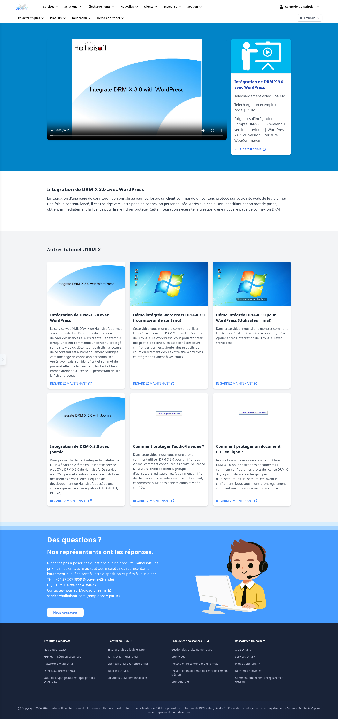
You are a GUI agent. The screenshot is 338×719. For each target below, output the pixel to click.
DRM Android (180, 681)
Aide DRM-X (243, 649)
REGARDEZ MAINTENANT (68, 383)
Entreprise (170, 6)
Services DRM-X (245, 656)
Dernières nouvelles (248, 670)
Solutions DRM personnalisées (127, 678)
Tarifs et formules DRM (123, 656)
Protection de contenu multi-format (194, 663)
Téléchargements (98, 6)
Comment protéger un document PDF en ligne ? (248, 449)
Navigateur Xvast (55, 649)
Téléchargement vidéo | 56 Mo (259, 96)
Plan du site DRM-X (247, 663)
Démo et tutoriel (108, 18)
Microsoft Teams (93, 590)
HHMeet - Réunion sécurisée (62, 656)
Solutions (70, 6)
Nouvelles (127, 6)
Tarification (79, 18)
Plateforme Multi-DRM (58, 663)
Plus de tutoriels (248, 149)
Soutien (192, 6)
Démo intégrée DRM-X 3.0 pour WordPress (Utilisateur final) (246, 317)
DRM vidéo (178, 656)
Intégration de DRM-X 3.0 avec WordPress (79, 317)
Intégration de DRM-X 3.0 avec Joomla (79, 449)
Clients (148, 6)
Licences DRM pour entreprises (128, 663)
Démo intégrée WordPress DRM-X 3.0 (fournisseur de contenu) (169, 317)
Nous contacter (65, 612)
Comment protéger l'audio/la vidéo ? (168, 446)
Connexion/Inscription (300, 6)
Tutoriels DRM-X (118, 670)
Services (48, 6)
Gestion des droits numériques (191, 649)
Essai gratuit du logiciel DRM (127, 649)
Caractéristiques (29, 18)
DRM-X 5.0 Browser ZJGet (60, 670)
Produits (56, 18)
